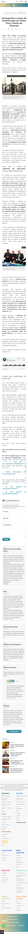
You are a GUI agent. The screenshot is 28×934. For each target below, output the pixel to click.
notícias (4, 829)
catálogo (18, 910)
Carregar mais (14, 731)
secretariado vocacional (19, 891)
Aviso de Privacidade (12, 916)
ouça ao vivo (19, 857)
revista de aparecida (5, 841)
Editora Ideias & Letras (21, 897)
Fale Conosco (21, 925)
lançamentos (19, 905)
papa (17, 817)
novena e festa (6, 831)
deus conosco (5, 903)
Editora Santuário (5, 897)
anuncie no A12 (21, 822)
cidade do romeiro (6, 802)
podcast (18, 859)
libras (17, 811)
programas (19, 864)
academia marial (6, 796)
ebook (17, 908)
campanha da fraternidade (19, 798)
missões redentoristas (22, 882)
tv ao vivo (4, 857)
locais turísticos (6, 824)
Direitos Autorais (11, 925)
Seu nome (5, 511)
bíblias (3, 901)
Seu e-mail (5, 518)
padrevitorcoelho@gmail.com (15, 464)
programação (5, 855)
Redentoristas (22, 12)
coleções (18, 903)
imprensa (4, 822)
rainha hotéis (5, 838)
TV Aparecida (7, 850)
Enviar (6, 539)
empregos (4, 873)
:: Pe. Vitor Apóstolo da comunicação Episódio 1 (14, 487)
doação (4, 814)
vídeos (3, 845)
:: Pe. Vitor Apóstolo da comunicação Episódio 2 (14, 493)
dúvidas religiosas (21, 802)
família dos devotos (7, 816)
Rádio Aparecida (20, 851)
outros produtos (6, 908)
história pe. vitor (20, 873)
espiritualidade (20, 804)
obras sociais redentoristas (19, 888)
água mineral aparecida (5, 798)
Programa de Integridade (13, 922)
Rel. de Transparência (12, 919)
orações (18, 815)
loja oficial (4, 827)
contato (4, 811)
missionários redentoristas (19, 879)
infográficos (19, 808)
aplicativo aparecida (21, 796)
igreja (17, 806)
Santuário (5, 793)
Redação (19, 793)
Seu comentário (7, 525)
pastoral (4, 836)
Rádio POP (6, 870)
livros (3, 905)
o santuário (5, 834)
